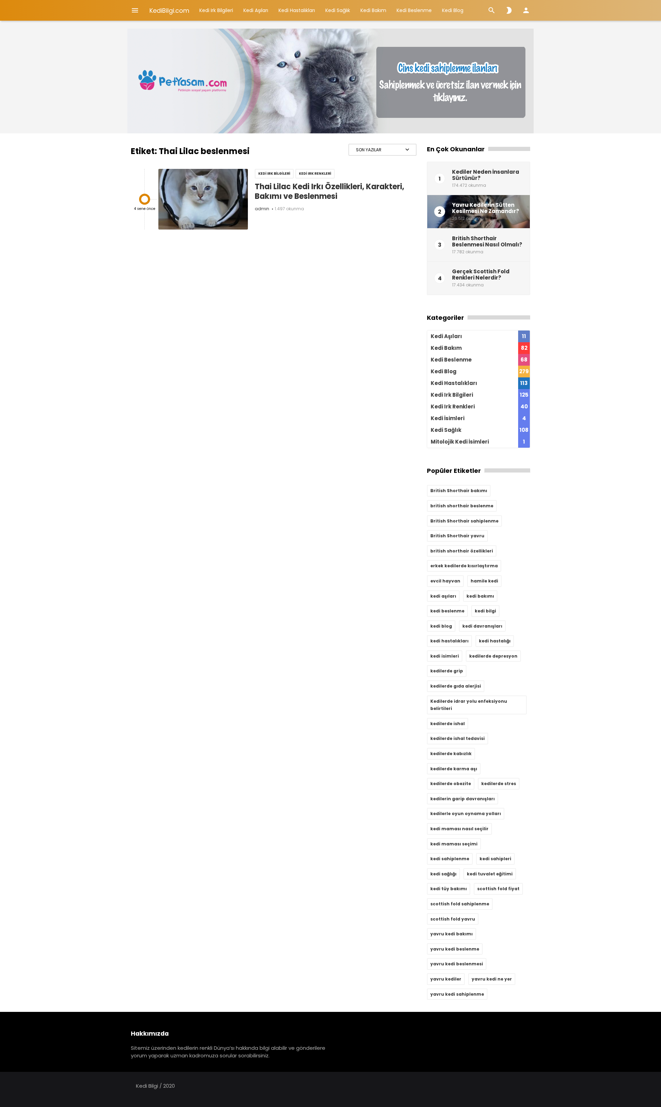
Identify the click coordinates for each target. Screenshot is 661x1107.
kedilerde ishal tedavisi (457, 738)
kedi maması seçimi (454, 844)
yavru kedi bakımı (451, 934)
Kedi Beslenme (414, 10)
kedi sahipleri (495, 859)
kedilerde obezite (450, 783)
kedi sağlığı (443, 874)
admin (262, 209)
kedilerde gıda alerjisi (455, 686)
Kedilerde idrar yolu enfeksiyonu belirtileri (468, 705)
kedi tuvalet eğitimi (490, 874)
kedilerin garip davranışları (462, 799)
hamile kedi (484, 581)
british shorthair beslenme (461, 506)
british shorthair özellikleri (461, 551)
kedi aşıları (443, 596)
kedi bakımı (480, 596)
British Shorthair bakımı (458, 491)
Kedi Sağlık (337, 10)
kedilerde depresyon (493, 656)
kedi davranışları (482, 626)
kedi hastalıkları (449, 641)
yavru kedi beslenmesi (456, 964)
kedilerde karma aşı (453, 769)
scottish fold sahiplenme (459, 904)
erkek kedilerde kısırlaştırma (464, 566)
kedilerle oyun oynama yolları (465, 813)
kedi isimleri (444, 656)
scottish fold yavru (452, 919)
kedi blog (441, 626)
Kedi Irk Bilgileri (216, 10)
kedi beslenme (447, 611)
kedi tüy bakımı (448, 889)
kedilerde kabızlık (451, 753)
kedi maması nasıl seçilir (459, 829)
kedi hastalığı (495, 641)
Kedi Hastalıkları (297, 10)
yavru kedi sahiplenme (457, 994)
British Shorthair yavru (457, 536)
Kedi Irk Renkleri (315, 173)
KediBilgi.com (169, 10)
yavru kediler (445, 979)
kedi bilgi (485, 611)
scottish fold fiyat (498, 889)
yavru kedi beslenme (454, 949)
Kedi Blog (452, 10)
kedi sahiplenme (449, 859)
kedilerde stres (498, 783)
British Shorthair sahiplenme (464, 521)
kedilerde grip (446, 671)
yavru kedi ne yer (492, 979)
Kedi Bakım (373, 10)
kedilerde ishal (447, 724)
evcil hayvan (445, 581)
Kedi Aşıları (255, 10)
